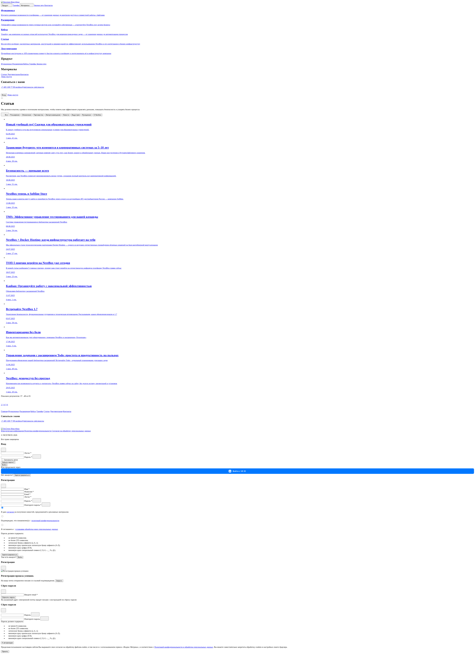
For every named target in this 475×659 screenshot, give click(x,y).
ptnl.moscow (39, 87)
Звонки (41, 64)
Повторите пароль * (33, 505)
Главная (4, 411)
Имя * (26, 489)
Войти (4, 465)
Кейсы (26, 64)
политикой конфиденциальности (45, 521)
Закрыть (59, 581)
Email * (27, 494)
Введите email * (31, 595)
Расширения (17, 64)
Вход (4, 95)
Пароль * (28, 457)
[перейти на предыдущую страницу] (3, 402)
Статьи (4, 74)
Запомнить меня (11, 460)
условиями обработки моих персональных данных (36, 529)
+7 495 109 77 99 (8, 87)
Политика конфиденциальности (38, 431)
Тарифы (32, 64)
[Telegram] (3, 93)
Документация (13, 74)
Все (6, 115)
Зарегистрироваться (22, 475)
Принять (5, 651)
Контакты (24, 74)
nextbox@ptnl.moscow (24, 87)
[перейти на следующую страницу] (3, 409)
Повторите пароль (32, 619)
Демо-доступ (6, 77)
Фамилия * (29, 492)
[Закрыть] (3, 450)
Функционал (6, 64)
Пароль (27, 615)
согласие (10, 512)
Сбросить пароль (8, 597)
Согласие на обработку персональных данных (71, 431)
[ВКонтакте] (8, 93)
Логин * (27, 453)
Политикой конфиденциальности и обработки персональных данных (183, 647)
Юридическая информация (12, 431)
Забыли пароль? (8, 462)
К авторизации (7, 643)
